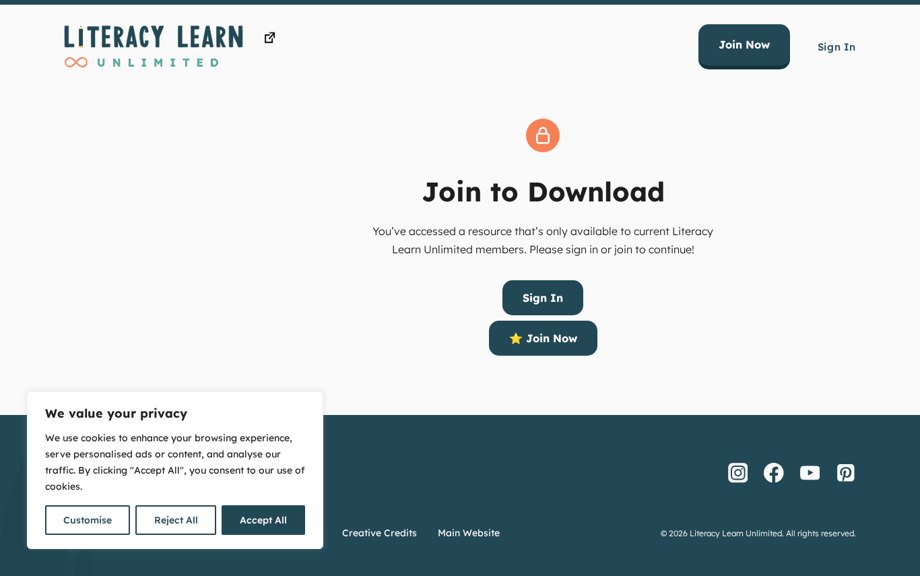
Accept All (263, 520)
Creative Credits (379, 533)
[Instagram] (738, 472)
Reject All (176, 520)
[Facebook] (774, 472)
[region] (175, 470)
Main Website (469, 533)
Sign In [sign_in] (543, 298)
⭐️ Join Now (543, 338)
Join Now (744, 44)
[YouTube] (810, 472)
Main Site (303, 38)
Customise (87, 520)
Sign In (837, 46)
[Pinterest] (846, 472)
